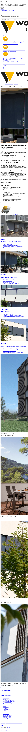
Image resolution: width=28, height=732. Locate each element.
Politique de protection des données (14, 723)
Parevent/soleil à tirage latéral (16, 42)
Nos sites (17, 64)
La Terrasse (5, 41)
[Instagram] (1, 725)
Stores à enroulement (17, 57)
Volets (9, 51)
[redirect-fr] (3, 34)
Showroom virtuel (7, 59)
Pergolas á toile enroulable (8, 700)
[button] (3, 68)
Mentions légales (4, 723)
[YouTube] (2, 725)
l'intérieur (5, 57)
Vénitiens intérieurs (7, 716)
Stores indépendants (7, 702)
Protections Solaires (9, 84)
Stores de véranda (18, 41)
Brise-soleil (19, 50)
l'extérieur (5, 50)
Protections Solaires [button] (7, 35)
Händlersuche (9, 730)
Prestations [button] (5, 60)
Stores (8, 50)
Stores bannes (11, 41)
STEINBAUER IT (11, 727)
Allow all (2, 9)
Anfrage (3, 730)
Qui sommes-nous (7, 64)
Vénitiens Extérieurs (7, 709)
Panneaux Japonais (11, 58)
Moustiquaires (13, 51)
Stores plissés (10, 57)
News (4, 65)
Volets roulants (13, 50)
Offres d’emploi (22, 64)
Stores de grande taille (13, 44)
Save (2, 7)
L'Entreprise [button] (5, 62)
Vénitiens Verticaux (19, 58)
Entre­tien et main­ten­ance (16, 61)
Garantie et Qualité (7, 61)
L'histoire (13, 64)
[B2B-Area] (3, 67)
